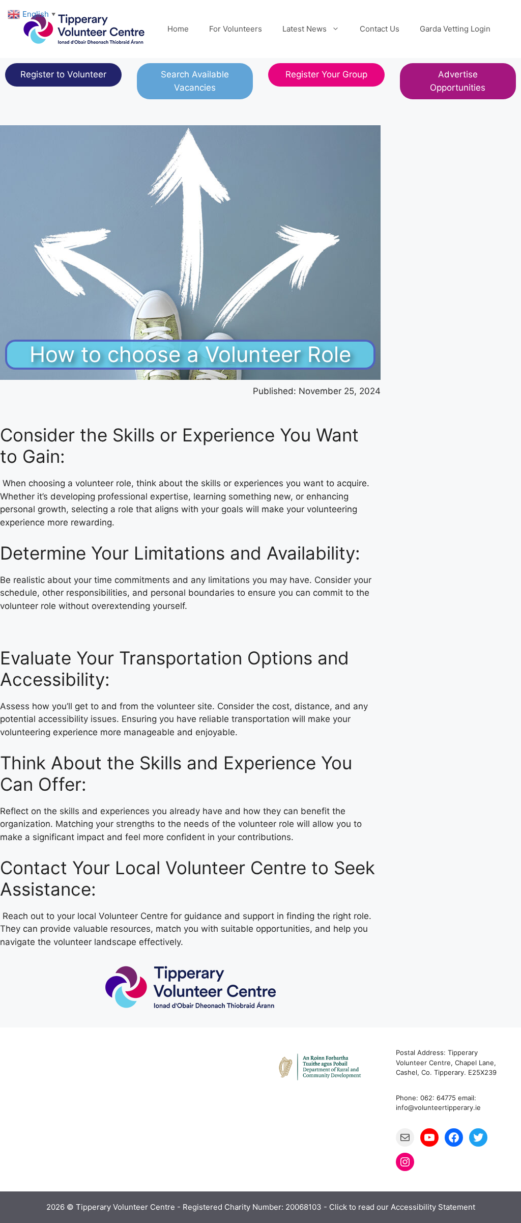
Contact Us (379, 29)
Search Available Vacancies (195, 81)
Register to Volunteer (63, 74)
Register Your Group (326, 74)
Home (178, 29)
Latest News (304, 29)
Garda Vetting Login (455, 29)
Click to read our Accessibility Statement (402, 1207)
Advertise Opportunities (457, 81)
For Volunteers (235, 29)
